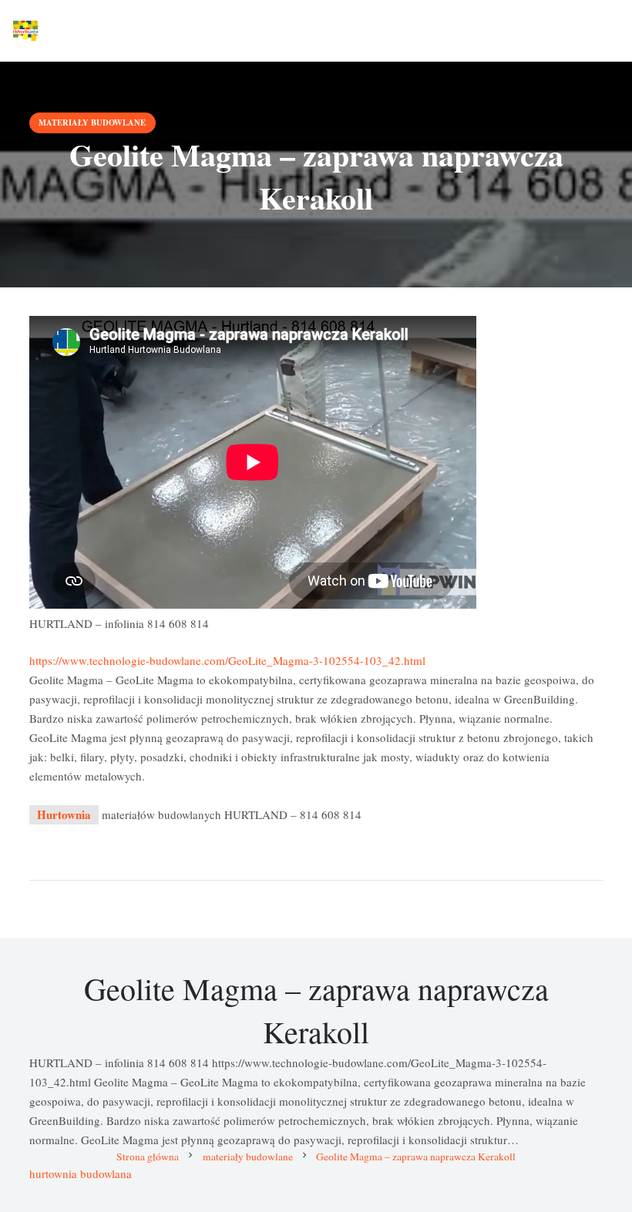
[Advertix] (25, 30)
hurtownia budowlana (80, 1173)
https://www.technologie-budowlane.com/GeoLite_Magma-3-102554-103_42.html (227, 660)
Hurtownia (64, 814)
